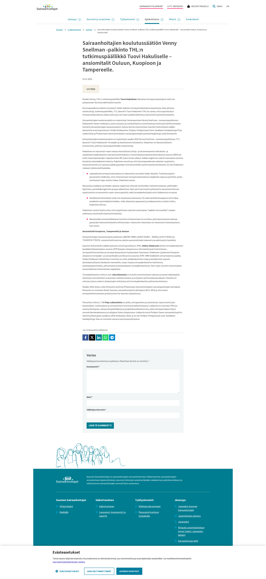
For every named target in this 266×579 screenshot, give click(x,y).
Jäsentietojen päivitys (189, 516)
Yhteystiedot (66, 506)
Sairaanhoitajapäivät (151, 6)
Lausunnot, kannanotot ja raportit (112, 514)
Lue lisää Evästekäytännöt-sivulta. (69, 561)
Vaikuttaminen (106, 506)
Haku (219, 6)
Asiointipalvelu (200, 6)
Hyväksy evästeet (129, 571)
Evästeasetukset (69, 571)
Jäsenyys (72, 19)
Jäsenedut (183, 521)
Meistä (172, 19)
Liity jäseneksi (175, 6)
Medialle (64, 512)
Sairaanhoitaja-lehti (188, 540)
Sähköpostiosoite (96, 409)
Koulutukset (192, 19)
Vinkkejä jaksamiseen (150, 506)
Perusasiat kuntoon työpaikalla (149, 514)
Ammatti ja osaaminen (98, 19)
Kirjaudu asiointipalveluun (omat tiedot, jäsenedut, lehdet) (191, 531)
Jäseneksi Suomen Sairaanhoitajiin (187, 508)
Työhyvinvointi (127, 19)
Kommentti (93, 366)
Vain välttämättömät (99, 571)
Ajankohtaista (152, 19)
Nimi (90, 397)
